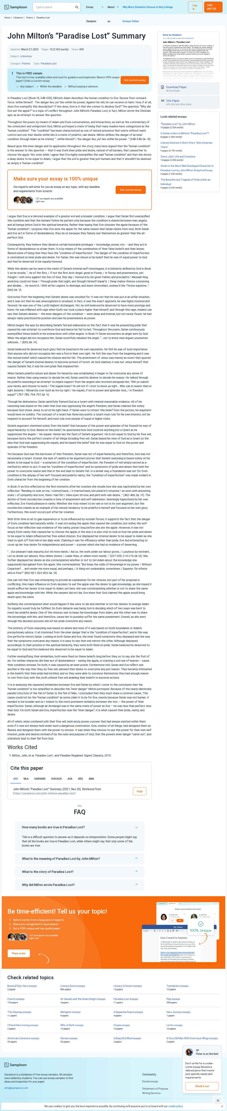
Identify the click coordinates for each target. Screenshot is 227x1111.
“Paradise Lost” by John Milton (178, 124)
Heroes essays (68, 1038)
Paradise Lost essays (126, 999)
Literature (19, 17)
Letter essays (174, 1025)
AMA (91, 778)
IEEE (80, 778)
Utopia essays (122, 1025)
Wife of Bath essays (72, 1025)
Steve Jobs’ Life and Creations (178, 156)
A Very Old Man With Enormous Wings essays (192, 1038)
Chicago (56, 778)
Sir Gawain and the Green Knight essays (83, 999)
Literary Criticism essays (128, 986)
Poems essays (15, 999)
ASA (70, 778)
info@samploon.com (16, 1088)
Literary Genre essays (72, 986)
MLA (26, 778)
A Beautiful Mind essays (127, 1038)
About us (111, 10)
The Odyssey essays (19, 1012)
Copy (140, 791)
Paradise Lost (43, 17)
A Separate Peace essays (128, 1012)
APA (15, 778)
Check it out (202, 1086)
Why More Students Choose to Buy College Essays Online (148, 10)
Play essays (173, 999)
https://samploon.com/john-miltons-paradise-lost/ (44, 793)
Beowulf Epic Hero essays (22, 986)
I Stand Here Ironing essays (22, 1025)
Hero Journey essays (178, 1012)
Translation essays (178, 986)
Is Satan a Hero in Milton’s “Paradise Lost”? (185, 133)
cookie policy (175, 1106)
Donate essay (150, 1081)
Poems (30, 17)
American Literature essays (23, 1038)
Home (8, 17)
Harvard (39, 778)
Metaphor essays (70, 1012)
